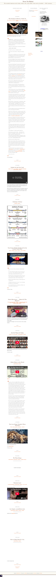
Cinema (20, 302)
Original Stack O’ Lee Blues (18, 151)
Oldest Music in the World (17, 362)
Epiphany (15, 459)
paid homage (13, 75)
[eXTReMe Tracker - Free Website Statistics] (1, 576)
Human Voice (14, 250)
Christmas (10, 459)
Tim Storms (23, 250)
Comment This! (16, 326)
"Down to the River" (13, 334)
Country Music (15, 20)
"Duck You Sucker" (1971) (12, 302)
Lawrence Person (11, 446)
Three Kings (23, 459)
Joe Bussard (24, 20)
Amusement (20, 334)
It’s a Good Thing (20, 150)
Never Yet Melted (28, 1)
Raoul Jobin (21, 510)
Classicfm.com (9, 265)
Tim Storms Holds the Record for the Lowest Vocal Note (17, 248)
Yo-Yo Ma (25, 484)
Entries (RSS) (30, 53)
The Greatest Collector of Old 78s (17, 18)
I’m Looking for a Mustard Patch (15, 115)
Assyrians (16, 363)
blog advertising (43, 28)
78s (8, 20)
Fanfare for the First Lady (17, 167)
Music (20, 169)
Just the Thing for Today (17, 333)
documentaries (19, 74)
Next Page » (17, 11)
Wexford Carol (17, 483)
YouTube (8, 378)
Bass (10, 250)
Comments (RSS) (30, 54)
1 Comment (15, 195)
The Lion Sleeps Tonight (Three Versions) (17, 424)
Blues (10, 20)
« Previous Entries (17, 10)
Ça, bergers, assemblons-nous (17, 509)
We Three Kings (17, 458)
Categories (34, 16)
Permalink (19, 195)
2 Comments (15, 451)
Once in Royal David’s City (17, 539)
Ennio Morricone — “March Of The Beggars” (17, 300)
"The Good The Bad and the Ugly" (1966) (18, 302)
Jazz (20, 20)
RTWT (8, 155)
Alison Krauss (11, 484)
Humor (15, 203)
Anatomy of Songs (17, 201)
